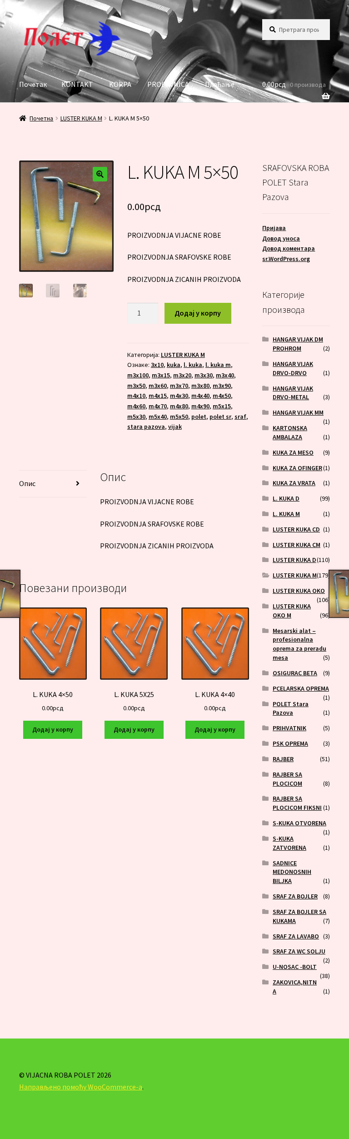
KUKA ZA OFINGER (297, 468)
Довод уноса (281, 238)
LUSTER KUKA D (294, 560)
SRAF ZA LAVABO (296, 936)
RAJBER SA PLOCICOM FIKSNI (297, 803)
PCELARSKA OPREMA (301, 688)
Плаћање (219, 84)
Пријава (274, 228)
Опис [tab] (27, 483)
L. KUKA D (286, 498)
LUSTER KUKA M (81, 118)
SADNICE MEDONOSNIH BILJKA (292, 872)
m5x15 (222, 406)
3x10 (157, 365)
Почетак (33, 84)
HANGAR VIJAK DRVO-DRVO (293, 368)
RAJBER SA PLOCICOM (287, 779)
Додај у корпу (197, 312)
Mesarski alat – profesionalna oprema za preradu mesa (299, 644)
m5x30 (136, 416)
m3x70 (179, 385)
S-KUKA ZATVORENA (289, 843)
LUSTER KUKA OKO (299, 591)
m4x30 (179, 395)
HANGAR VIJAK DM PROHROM (298, 343)
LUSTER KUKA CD (296, 529)
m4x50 (222, 395)
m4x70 (158, 406)
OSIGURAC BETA (295, 673)
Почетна (41, 118)
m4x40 (200, 395)
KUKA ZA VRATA (294, 483)
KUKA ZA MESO (293, 452)
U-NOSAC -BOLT (295, 967)
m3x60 (158, 385)
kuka (173, 365)
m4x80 (179, 406)
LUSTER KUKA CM (296, 545)
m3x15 (161, 375)
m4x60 (136, 406)
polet (198, 416)
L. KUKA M (286, 514)
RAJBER (283, 759)
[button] (100, 174)
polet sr (220, 416)
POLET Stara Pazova (291, 708)
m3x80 (200, 385)
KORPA (120, 84)
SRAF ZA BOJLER (295, 896)
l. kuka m (218, 365)
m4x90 (200, 406)
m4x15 (158, 395)
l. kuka (193, 365)
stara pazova (146, 426)
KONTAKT (77, 84)
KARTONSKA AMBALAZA (290, 432)
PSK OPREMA (290, 743)
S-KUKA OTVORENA (299, 823)
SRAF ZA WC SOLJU (299, 951)
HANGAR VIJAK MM (298, 412)
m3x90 (222, 385)
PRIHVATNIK (289, 728)
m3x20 (182, 375)
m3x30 (203, 375)
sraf (240, 416)
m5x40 (158, 416)
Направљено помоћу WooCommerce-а (80, 1086)
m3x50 (136, 385)
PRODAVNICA (168, 84)
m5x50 (179, 416)
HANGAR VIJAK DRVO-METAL (293, 392)
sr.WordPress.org (286, 259)
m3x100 (138, 375)
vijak (175, 426)
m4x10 (136, 395)
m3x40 (225, 375)
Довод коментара (288, 248)
